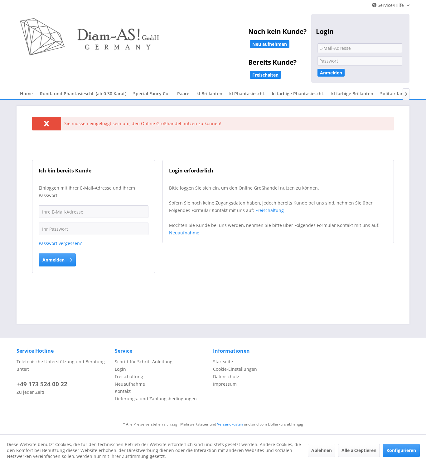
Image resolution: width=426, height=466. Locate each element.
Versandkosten (230, 424)
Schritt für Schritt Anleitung (143, 362)
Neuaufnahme (184, 233)
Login (120, 369)
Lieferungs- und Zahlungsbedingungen (156, 399)
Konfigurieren (401, 450)
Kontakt (123, 391)
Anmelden (331, 73)
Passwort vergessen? (60, 243)
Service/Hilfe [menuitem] (390, 5)
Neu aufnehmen (269, 44)
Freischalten (265, 75)
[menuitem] (26, 94)
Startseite (223, 362)
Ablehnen (321, 450)
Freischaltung (269, 210)
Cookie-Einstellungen (235, 369)
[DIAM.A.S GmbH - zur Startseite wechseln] (154, 41)
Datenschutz (226, 376)
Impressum (225, 384)
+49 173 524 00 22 (42, 384)
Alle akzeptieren (358, 450)
